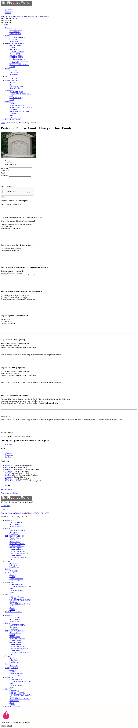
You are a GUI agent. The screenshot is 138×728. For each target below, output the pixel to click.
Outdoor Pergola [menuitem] (15, 45)
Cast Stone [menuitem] (13, 109)
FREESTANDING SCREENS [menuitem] (20, 94)
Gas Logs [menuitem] (12, 82)
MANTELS (9, 479)
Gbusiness (30, 16)
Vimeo (43, 16)
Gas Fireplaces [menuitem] (14, 32)
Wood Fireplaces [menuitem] (15, 34)
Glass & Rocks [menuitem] (14, 88)
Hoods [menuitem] (11, 115)
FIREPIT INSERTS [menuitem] (16, 57)
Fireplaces (8, 465)
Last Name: (5, 171)
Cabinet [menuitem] (12, 47)
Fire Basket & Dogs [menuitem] (16, 98)
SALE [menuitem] (7, 76)
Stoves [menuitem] (7, 69)
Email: (3, 173)
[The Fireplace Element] (16, 500)
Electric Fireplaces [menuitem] (15, 30)
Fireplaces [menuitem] (8, 28)
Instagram (11, 16)
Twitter (17, 16)
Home (3, 123)
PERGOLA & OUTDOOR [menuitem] (14, 43)
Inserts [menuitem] (7, 36)
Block (3, 726)
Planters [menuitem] (12, 67)
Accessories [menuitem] (9, 90)
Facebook (4, 16)
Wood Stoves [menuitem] (14, 74)
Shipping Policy (6, 489)
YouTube (37, 16)
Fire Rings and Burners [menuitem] (17, 59)
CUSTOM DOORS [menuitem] (16, 92)
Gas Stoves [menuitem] (13, 71)
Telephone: (4, 175)
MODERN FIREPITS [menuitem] (17, 51)
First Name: (5, 168)
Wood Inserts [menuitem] (13, 41)
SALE (7, 473)
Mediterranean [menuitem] (14, 113)
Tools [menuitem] (11, 96)
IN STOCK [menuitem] (13, 78)
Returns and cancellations (9, 493)
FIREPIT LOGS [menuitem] (15, 63)
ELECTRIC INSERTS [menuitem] (17, 38)
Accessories (9, 477)
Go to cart (4, 24)
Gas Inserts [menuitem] (13, 39)
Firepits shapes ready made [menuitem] (18, 61)
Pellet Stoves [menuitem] (13, 72)
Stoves (7, 471)
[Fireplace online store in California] (16, 5)
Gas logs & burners (11, 475)
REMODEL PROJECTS (13, 481)
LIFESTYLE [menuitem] (14, 104)
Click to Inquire (6, 444)
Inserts (7, 467)
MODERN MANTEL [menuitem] (17, 105)
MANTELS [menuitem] (9, 102)
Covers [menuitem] (11, 100)
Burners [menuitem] (12, 84)
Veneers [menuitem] (12, 117)
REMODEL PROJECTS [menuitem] (13, 119)
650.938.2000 (5, 506)
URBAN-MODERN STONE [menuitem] (19, 111)
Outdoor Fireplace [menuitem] (15, 55)
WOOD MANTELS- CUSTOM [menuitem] (20, 107)
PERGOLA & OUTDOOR (14, 469)
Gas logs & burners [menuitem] (11, 80)
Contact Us (5, 509)
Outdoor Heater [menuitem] (14, 49)
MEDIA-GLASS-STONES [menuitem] (19, 65)
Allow (9, 726)
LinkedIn (23, 16)
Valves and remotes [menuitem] (16, 86)
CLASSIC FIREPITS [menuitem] (16, 53)
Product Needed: (6, 186)
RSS (47, 16)
